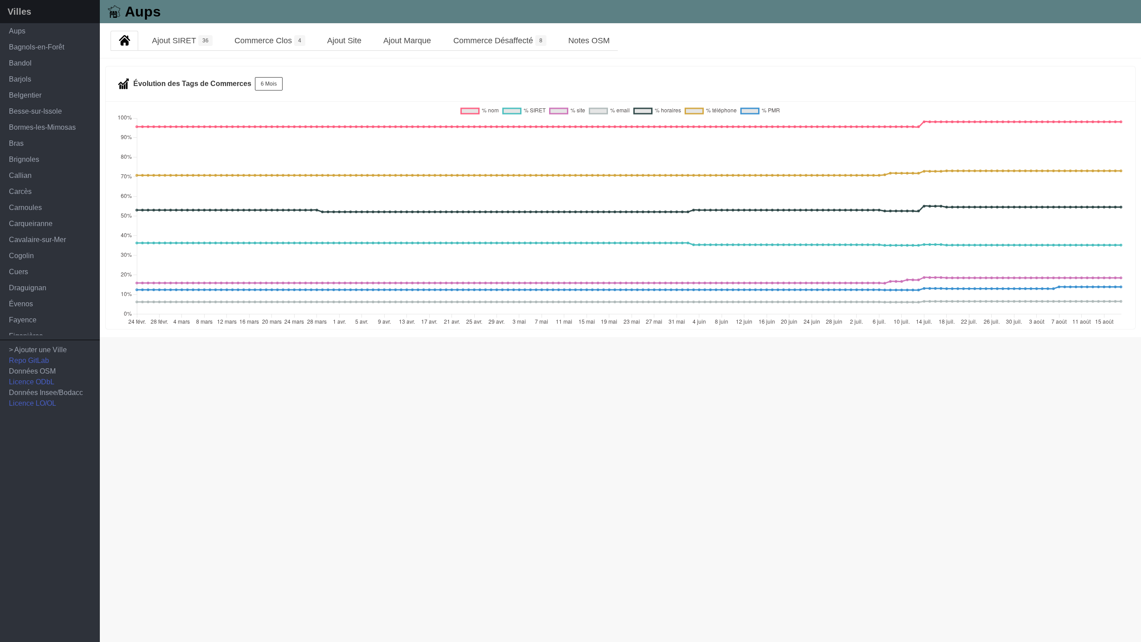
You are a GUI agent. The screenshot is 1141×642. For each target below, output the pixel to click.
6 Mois (269, 84)
